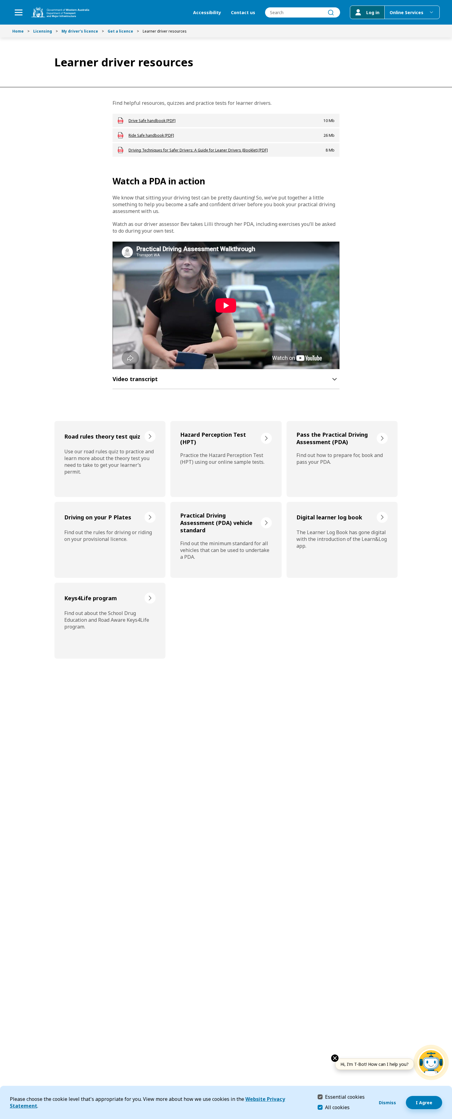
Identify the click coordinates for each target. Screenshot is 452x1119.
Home (18, 31)
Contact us (243, 12)
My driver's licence (79, 31)
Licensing (42, 31)
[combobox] (302, 12)
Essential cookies (345, 1096)
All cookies (337, 1107)
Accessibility (207, 12)
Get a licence (120, 31)
